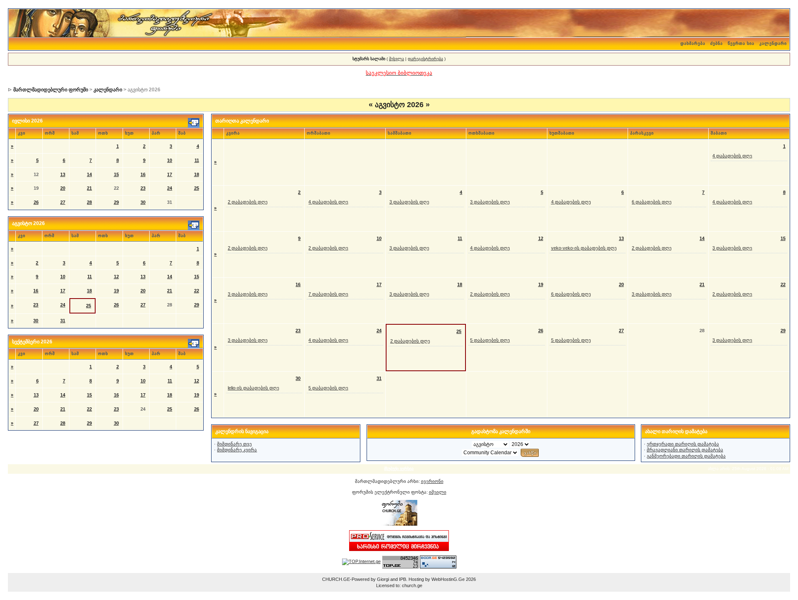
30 (142, 202)
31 (62, 320)
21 (89, 188)
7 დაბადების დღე (328, 293)
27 (62, 202)
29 (116, 202)
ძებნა (716, 43)
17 (169, 174)
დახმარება (692, 43)
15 (116, 174)
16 (142, 174)
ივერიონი (432, 481)
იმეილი (437, 492)
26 (36, 202)
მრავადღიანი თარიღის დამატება (685, 449)
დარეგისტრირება (425, 58)
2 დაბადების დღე (248, 201)
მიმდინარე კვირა (237, 449)
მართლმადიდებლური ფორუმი (50, 90)
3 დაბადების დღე (409, 201)
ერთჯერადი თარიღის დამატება (683, 443)
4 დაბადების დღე (732, 155)
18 (196, 174)
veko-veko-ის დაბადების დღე (584, 247)
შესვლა (396, 58)
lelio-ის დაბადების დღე (253, 387)
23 (142, 188)
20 (62, 188)
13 (62, 174)
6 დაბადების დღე (652, 201)
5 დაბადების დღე (490, 340)
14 (89, 174)
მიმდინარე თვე (234, 443)
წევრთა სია (741, 43)
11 (197, 160)
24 (169, 188)
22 (196, 290)
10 (169, 160)
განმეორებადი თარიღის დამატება (686, 455)
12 (116, 276)
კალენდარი (773, 43)
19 (116, 290)
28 (89, 202)
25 (196, 188)
